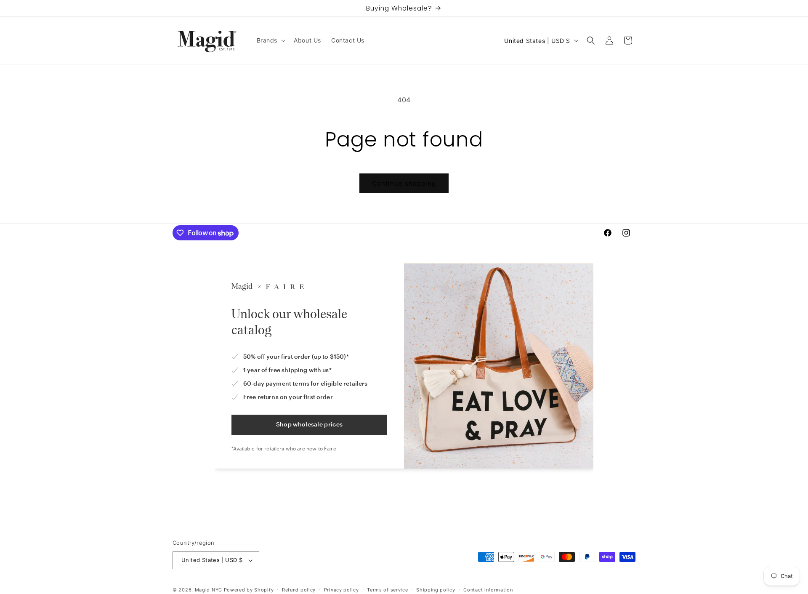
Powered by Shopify (249, 590)
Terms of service (387, 589)
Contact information (488, 589)
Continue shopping (404, 183)
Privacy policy (341, 589)
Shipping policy (435, 589)
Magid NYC (208, 590)
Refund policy (299, 589)
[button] (270, 40)
